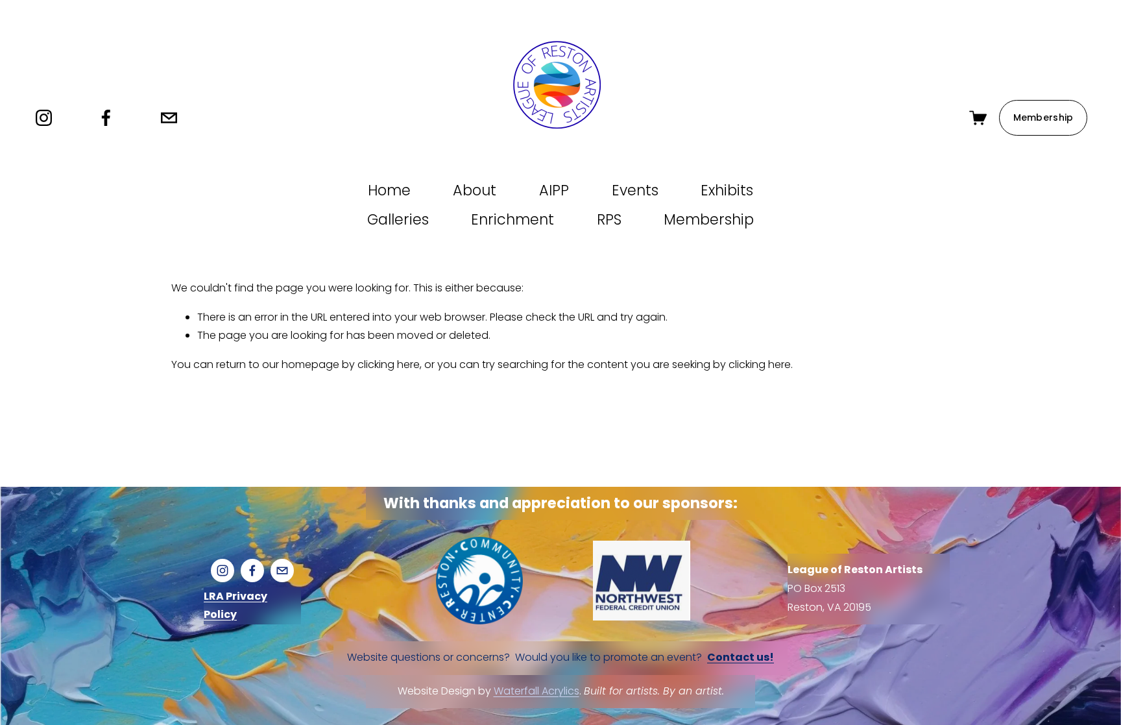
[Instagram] (44, 118)
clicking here (388, 364)
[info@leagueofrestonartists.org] (169, 118)
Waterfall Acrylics (536, 690)
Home (389, 190)
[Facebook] (106, 118)
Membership (1043, 117)
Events (635, 190)
